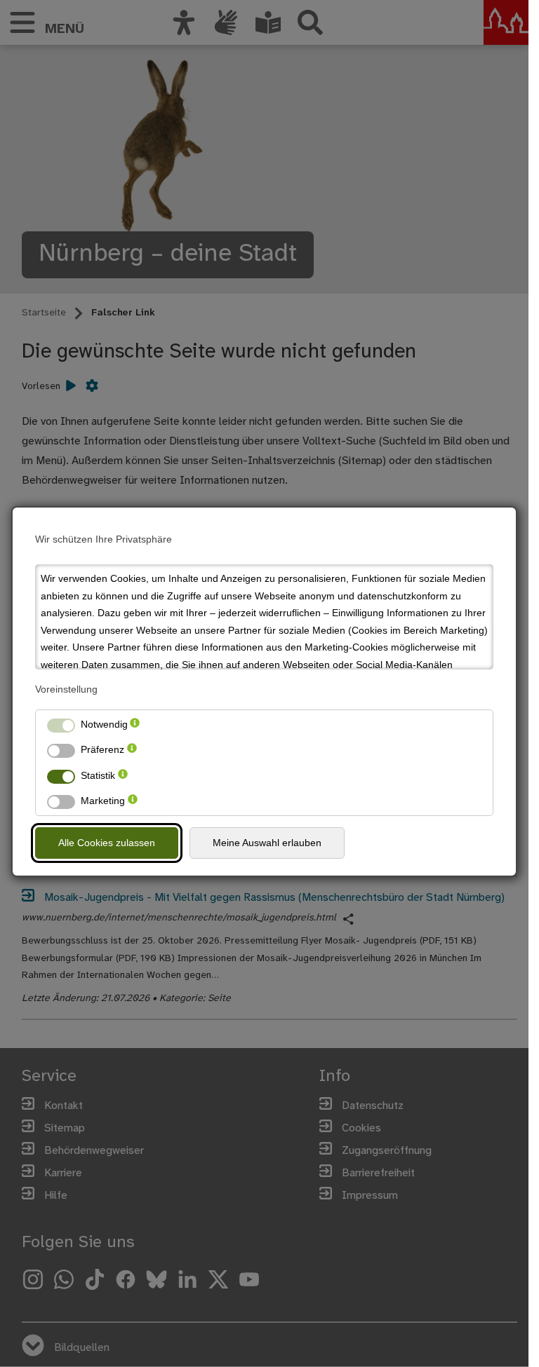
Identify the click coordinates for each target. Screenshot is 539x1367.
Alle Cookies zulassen (106, 842)
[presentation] (135, 724)
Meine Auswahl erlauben (267, 842)
